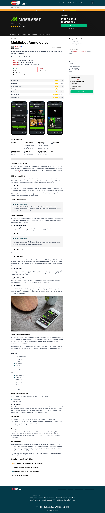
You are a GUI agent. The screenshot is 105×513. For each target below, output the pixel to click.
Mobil (40, 34)
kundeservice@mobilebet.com (79, 51)
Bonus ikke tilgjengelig (77, 79)
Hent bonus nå (81, 91)
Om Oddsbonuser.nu (62, 489)
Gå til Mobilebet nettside (74, 28)
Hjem (12, 7)
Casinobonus (34, 34)
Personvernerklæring (79, 489)
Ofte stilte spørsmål (46, 34)
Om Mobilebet (13, 34)
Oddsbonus (23, 34)
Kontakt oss (70, 489)
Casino (28, 34)
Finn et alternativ (74, 25)
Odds (18, 34)
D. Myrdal (18, 47)
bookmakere (73, 10)
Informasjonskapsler (89, 489)
